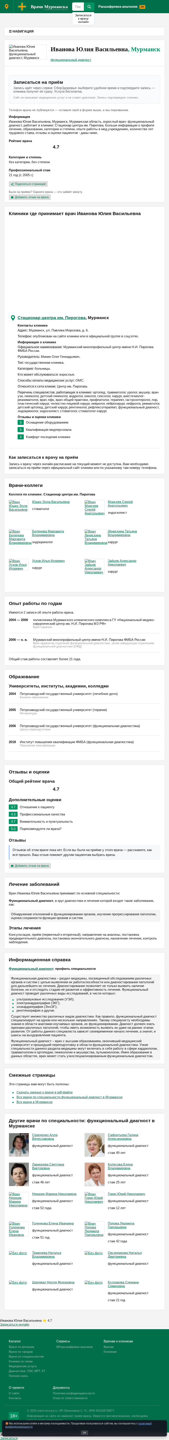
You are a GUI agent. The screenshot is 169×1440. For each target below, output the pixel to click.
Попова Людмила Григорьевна (121, 1225)
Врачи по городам (21, 1351)
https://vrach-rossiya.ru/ (22, 6)
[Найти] (89, 6)
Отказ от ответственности (70, 1398)
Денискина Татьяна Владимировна (122, 533)
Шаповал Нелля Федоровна (53, 1282)
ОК (84, 1432)
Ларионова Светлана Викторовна (48, 1166)
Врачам (151, 2)
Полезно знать (18, 1376)
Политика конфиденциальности (74, 1393)
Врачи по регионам (21, 1347)
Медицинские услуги (23, 1366)
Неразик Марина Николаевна (54, 1194)
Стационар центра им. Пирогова (52, 317)
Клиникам (110, 1351)
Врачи (49, 6)
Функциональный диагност (31, 968)
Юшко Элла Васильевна (51, 502)
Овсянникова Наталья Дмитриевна (125, 1254)
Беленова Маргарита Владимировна (48, 533)
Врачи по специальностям (26, 1356)
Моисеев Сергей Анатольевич (120, 503)
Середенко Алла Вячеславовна (44, 1136)
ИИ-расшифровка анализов (74, 1347)
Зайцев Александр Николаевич (122, 562)
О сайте (14, 1393)
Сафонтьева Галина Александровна (123, 1136)
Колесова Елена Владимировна (120, 1166)
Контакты (15, 1398)
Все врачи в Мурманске (35, 1102)
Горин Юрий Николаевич (126, 1194)
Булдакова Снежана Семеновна (123, 1284)
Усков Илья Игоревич (48, 561)
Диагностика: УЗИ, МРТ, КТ (27, 1371)
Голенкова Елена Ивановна (53, 1223)
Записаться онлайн (14, 1324)
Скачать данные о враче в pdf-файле (45, 1092)
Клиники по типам (21, 1361)
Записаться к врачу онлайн (83, 19)
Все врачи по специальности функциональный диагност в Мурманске (70, 1097)
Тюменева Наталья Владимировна (46, 1254)
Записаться (9, 1438)
